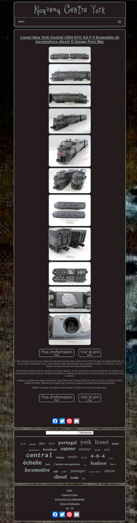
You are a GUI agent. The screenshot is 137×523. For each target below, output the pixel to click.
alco (85, 465)
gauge (110, 458)
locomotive (37, 470)
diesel (60, 477)
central (39, 455)
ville (56, 471)
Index (69, 490)
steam (109, 470)
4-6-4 (97, 456)
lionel (101, 442)
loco (52, 443)
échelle (32, 463)
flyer (42, 443)
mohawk (32, 444)
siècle (23, 443)
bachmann (34, 450)
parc (107, 449)
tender (72, 457)
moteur (85, 449)
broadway (50, 449)
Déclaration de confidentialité (70, 499)
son (83, 478)
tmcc (113, 464)
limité (97, 449)
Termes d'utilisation (70, 504)
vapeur (67, 448)
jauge (115, 443)
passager (78, 470)
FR (72, 508)
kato (47, 464)
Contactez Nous (70, 495)
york (85, 442)
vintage (60, 457)
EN (67, 508)
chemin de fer (95, 472)
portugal (67, 442)
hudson (98, 463)
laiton (84, 457)
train (74, 477)
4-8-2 (64, 471)
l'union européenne (67, 464)
